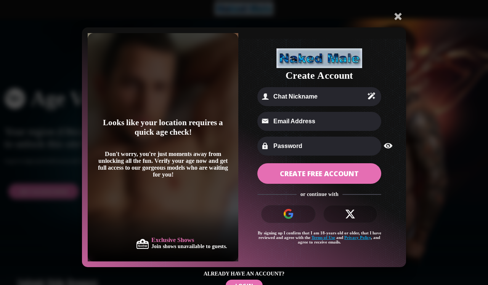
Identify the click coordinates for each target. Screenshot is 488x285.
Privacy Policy (357, 237)
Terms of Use (323, 237)
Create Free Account (319, 173)
